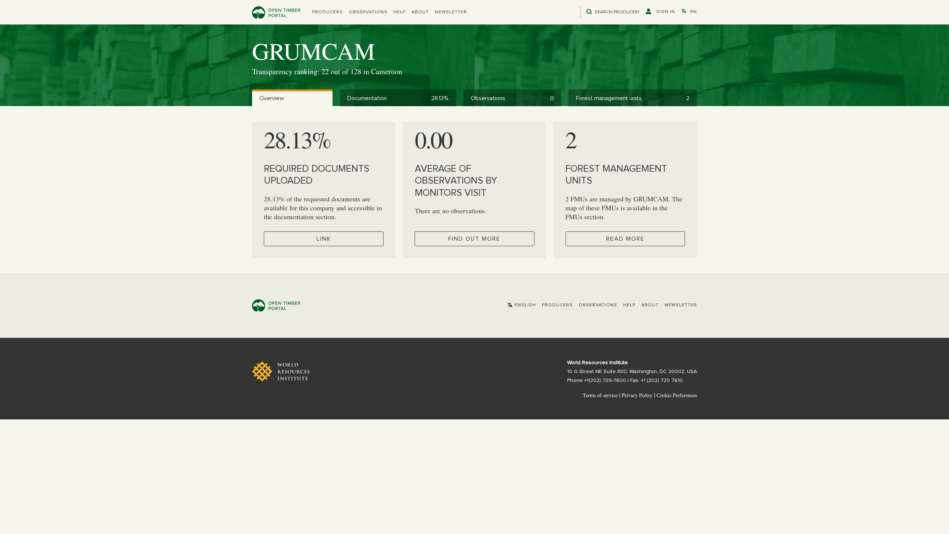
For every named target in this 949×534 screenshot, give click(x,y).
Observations (368, 12)
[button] (327, 12)
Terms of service (600, 395)
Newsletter (451, 12)
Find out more (474, 239)
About (420, 12)
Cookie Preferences (677, 395)
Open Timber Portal (276, 12)
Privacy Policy (637, 395)
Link (324, 239)
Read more (625, 239)
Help (399, 12)
